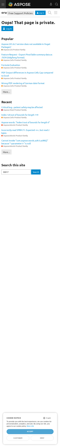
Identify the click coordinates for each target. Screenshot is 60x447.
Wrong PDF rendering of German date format (23, 83)
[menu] (56, 13)
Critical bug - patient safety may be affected (22, 107)
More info (30, 426)
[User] (51, 4)
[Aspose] (19, 4)
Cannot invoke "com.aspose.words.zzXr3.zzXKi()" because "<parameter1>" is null (24, 142)
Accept (30, 431)
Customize (17, 438)
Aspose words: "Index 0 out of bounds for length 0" (25, 122)
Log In (9, 28)
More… (6, 91)
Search (36, 172)
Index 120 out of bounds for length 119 (19, 114)
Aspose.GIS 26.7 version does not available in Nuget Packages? (25, 45)
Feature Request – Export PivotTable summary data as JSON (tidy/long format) (26, 56)
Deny (42, 438)
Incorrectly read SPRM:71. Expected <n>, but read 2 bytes (25, 131)
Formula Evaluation (10, 65)
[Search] (56, 4)
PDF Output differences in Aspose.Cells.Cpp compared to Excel (27, 74)
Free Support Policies (21, 13)
